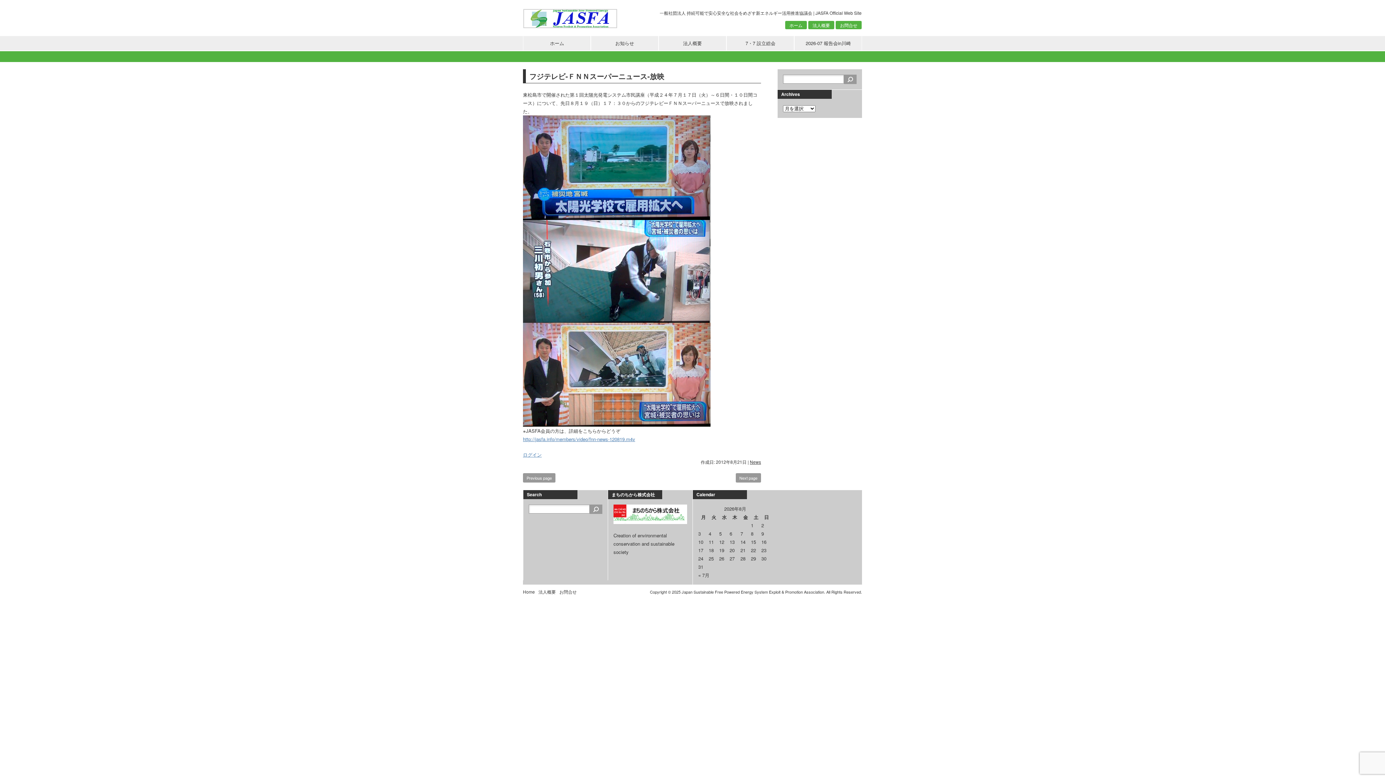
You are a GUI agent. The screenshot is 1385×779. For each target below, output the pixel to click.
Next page (748, 478)
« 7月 (703, 575)
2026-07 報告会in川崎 (828, 43)
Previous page (539, 478)
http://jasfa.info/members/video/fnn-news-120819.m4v (579, 439)
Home (529, 592)
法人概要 (821, 25)
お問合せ (848, 25)
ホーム (796, 25)
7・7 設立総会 (760, 43)
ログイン (532, 454)
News (755, 462)
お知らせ (624, 43)
